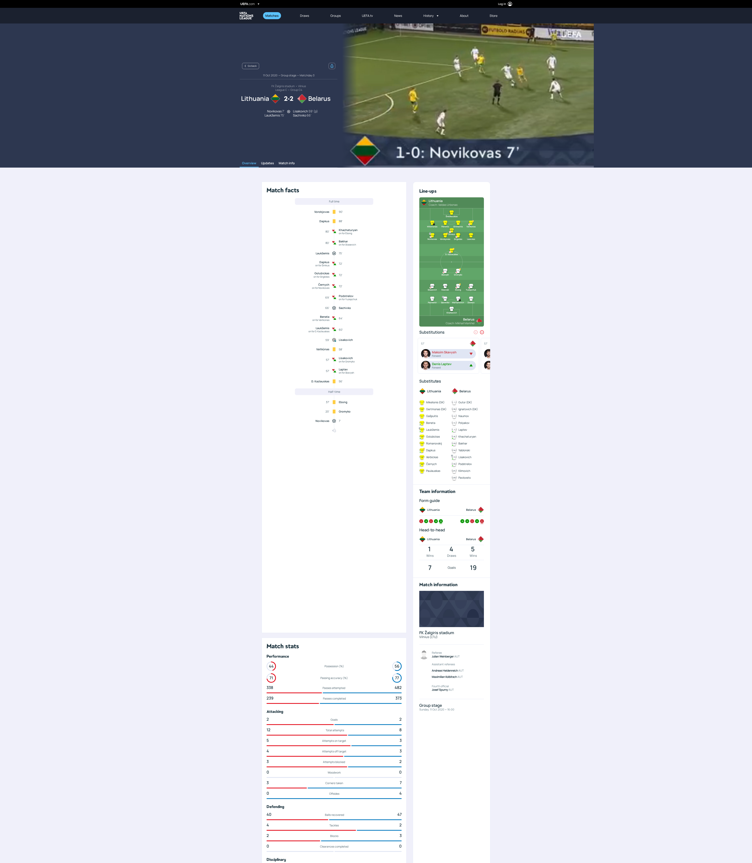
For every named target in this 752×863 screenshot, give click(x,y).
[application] (466, 95)
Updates (267, 163)
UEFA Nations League (246, 15)
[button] (431, 15)
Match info (287, 163)
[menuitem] (278, 15)
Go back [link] (252, 66)
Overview (249, 163)
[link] (272, 15)
